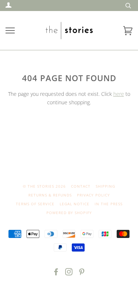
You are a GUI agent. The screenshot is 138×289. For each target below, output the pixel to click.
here (118, 93)
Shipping (105, 186)
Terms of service (35, 203)
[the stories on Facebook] (56, 273)
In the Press (109, 203)
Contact (81, 186)
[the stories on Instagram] (69, 273)
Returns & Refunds (50, 195)
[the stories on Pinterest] (82, 273)
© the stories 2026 (44, 186)
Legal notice (74, 203)
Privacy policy (93, 195)
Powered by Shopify (69, 212)
